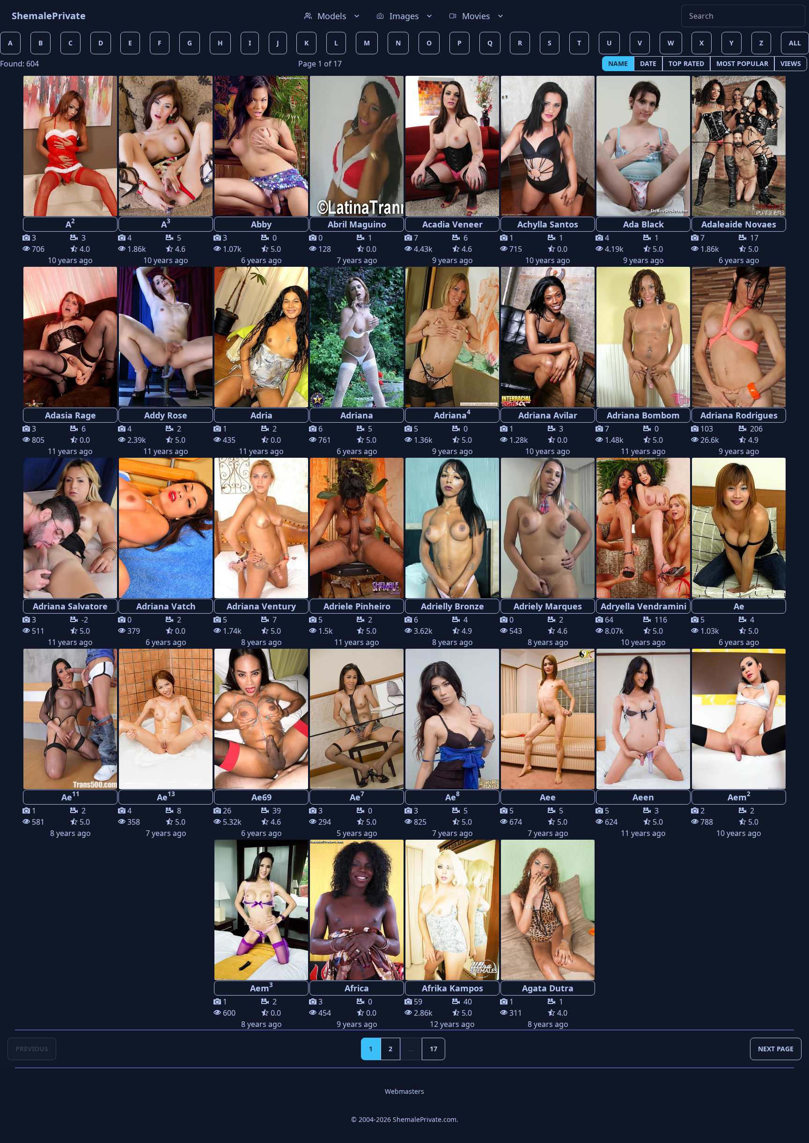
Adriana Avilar (547, 415)
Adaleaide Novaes (738, 224)
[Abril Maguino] (356, 146)
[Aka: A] (70, 146)
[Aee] (547, 719)
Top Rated (686, 63)
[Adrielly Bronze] (452, 528)
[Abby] (261, 146)
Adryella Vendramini (643, 606)
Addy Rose (165, 415)
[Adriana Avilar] (547, 337)
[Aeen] (643, 719)
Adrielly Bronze (452, 606)
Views (790, 63)
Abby (261, 224)
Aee (548, 797)
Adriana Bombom (643, 415)
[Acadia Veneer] (452, 146)
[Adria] (261, 337)
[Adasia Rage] (70, 337)
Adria (261, 415)
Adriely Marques (548, 606)
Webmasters (404, 1091)
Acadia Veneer (452, 224)
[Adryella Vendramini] (643, 528)
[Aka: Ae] (70, 719)
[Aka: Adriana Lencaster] (643, 337)
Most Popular (742, 63)
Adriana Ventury (261, 606)
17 (433, 1048)
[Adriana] (356, 337)
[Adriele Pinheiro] (356, 528)
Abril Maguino (357, 224)
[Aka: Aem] (738, 719)
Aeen (643, 797)
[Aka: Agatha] (738, 337)
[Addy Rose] (165, 337)
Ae (739, 606)
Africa (357, 988)
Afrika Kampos (452, 988)
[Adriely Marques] (547, 528)
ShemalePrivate (49, 15)
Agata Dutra (548, 988)
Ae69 (261, 797)
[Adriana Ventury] (261, 528)
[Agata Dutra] (547, 910)
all (795, 42)
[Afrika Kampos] (452, 910)
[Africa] (356, 910)
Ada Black (643, 224)
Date (648, 63)
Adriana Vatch (166, 606)
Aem (739, 796)
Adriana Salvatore (70, 606)
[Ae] (738, 528)
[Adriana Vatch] (165, 528)
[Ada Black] (643, 146)
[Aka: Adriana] (452, 337)
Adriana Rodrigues (739, 415)
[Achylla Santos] (547, 146)
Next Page (776, 1048)
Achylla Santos (547, 224)
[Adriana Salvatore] (70, 528)
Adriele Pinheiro (357, 606)
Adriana (356, 415)
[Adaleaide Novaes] (738, 146)
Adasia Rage (70, 415)
